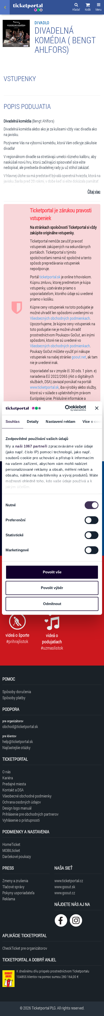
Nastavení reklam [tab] (60, 421)
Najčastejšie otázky (16, 747)
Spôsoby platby (13, 697)
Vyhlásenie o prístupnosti (21, 820)
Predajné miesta (14, 783)
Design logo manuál (16, 808)
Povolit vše (52, 572)
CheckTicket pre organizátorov (24, 948)
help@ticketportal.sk (17, 741)
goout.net (79, 356)
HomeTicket (11, 844)
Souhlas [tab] (13, 421)
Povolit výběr (52, 588)
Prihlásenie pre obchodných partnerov (30, 814)
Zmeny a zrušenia (15, 880)
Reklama (8, 898)
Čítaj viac (94, 191)
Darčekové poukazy (16, 856)
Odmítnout (52, 604)
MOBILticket (11, 850)
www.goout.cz (64, 892)
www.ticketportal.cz (68, 880)
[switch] (91, 520)
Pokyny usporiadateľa (18, 892)
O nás (6, 771)
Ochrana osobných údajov (21, 801)
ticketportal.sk (49, 276)
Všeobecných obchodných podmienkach (60, 318)
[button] (87, 7)
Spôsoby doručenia (16, 691)
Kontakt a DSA (13, 789)
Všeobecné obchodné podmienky (27, 795)
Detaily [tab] (33, 421)
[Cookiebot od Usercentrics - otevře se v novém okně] (65, 408)
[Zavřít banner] (96, 408)
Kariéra (7, 777)
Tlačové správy (13, 886)
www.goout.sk (64, 886)
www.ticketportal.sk (44, 387)
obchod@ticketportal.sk (20, 726)
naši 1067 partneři (31, 446)
